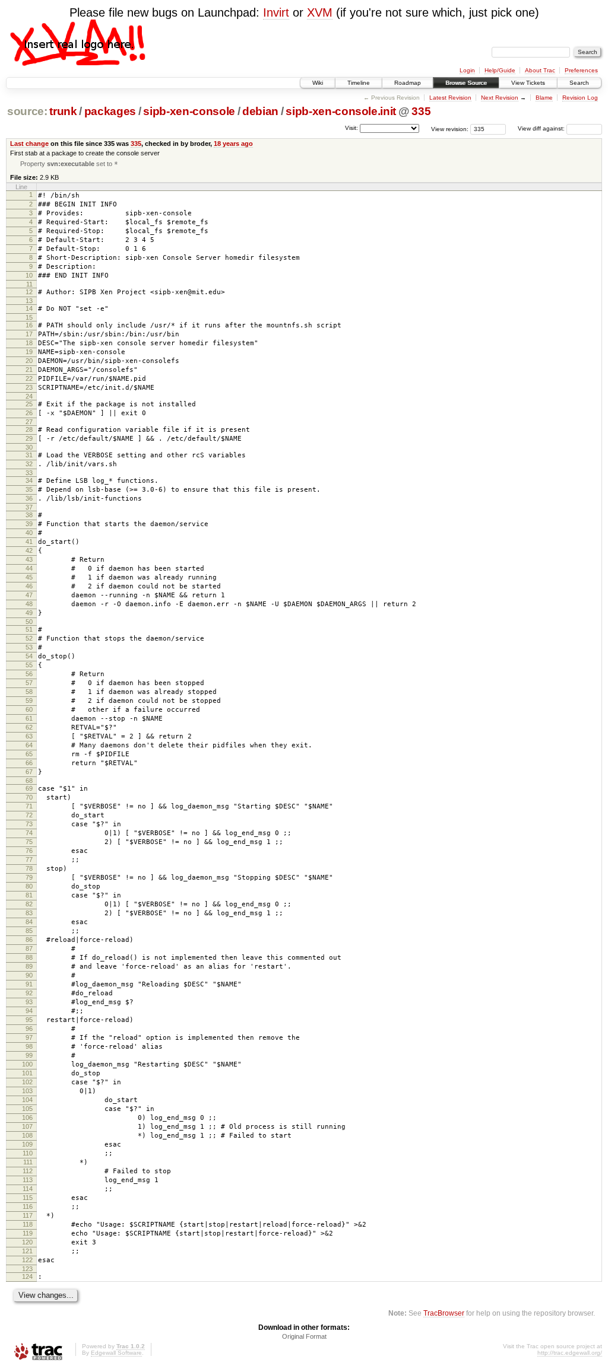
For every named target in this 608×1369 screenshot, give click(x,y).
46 (29, 586)
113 (28, 1179)
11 (29, 284)
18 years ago (233, 143)
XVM (319, 12)
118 (28, 1224)
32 (29, 463)
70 (29, 797)
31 (29, 455)
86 (29, 939)
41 (29, 541)
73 (29, 823)
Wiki (317, 82)
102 (27, 1081)
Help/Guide (499, 70)
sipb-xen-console (189, 111)
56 (29, 673)
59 (29, 700)
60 (29, 709)
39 (29, 523)
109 (27, 1144)
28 (29, 429)
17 (29, 334)
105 (27, 1108)
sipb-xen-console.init (341, 111)
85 (29, 930)
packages (110, 111)
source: (27, 111)
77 (29, 859)
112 (28, 1170)
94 (29, 1010)
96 (29, 1028)
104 (27, 1099)
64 (29, 745)
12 (29, 291)
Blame (544, 97)
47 (29, 594)
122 (27, 1259)
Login (467, 70)
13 (29, 300)
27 (29, 421)
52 (29, 638)
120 (27, 1242)
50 (29, 621)
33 (29, 472)
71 (29, 806)
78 (29, 868)
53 (29, 647)
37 (29, 507)
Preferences (581, 70)
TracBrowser (443, 1313)
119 (28, 1233)
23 (29, 387)
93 (29, 1001)
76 (29, 850)
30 (29, 447)
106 (27, 1117)
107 (27, 1126)
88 (29, 957)
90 (29, 975)
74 (29, 832)
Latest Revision (450, 97)
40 (29, 532)
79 (29, 877)
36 (29, 498)
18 (29, 342)
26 (29, 412)
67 (29, 771)
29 (29, 438)
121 (27, 1251)
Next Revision (499, 97)
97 (29, 1037)
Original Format (304, 1336)
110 (28, 1153)
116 (28, 1206)
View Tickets (528, 82)
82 (29, 904)
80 (29, 886)
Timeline (358, 82)
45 (29, 577)
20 (29, 360)
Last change (29, 143)
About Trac (540, 70)
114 (28, 1188)
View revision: (449, 128)
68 (29, 780)
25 (29, 403)
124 (27, 1276)
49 (29, 612)
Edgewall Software (116, 1352)
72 (29, 815)
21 (29, 369)
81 (29, 895)
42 (29, 550)
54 (29, 656)
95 (29, 1019)
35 (29, 489)
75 (29, 841)
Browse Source (466, 82)
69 (29, 788)
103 (27, 1090)
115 (28, 1197)
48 (29, 603)
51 (29, 629)
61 (29, 718)
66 (29, 762)
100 (27, 1064)
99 (29, 1055)
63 (29, 736)
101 (27, 1073)
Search (579, 82)
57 (29, 682)
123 (27, 1268)
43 (29, 559)
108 (27, 1135)
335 (420, 111)
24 (29, 396)
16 (29, 325)
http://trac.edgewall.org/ (569, 1352)
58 (29, 691)
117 (28, 1215)
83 (29, 912)
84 (29, 921)
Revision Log (580, 97)
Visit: (351, 128)
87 (29, 948)
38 (29, 514)
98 (29, 1046)
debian (260, 111)
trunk (63, 111)
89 (29, 966)
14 (29, 308)
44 (29, 568)
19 (29, 351)
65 (29, 753)
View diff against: (542, 128)
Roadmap (407, 82)
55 (29, 664)
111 (28, 1162)
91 (29, 984)
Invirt (276, 12)
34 (29, 480)
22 (29, 378)
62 (29, 727)
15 (29, 317)
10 (29, 275)
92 (29, 992)
